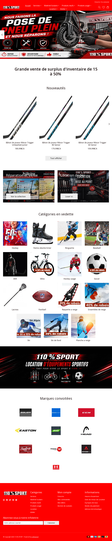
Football (42, 309)
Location (33, 509)
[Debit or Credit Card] (102, 537)
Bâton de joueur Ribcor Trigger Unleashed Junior (19, 143)
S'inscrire (61, 496)
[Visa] (92, 537)
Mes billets (61, 503)
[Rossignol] (56, 449)
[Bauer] (25, 412)
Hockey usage (70, 278)
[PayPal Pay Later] (106, 537)
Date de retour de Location (95, 499)
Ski (28, 340)
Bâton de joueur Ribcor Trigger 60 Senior (92, 143)
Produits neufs (35, 503)
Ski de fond (56, 340)
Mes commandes (64, 499)
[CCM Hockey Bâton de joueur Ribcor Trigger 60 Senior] (92, 117)
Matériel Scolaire (36, 499)
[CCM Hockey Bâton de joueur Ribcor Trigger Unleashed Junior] (19, 117)
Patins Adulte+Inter (42, 248)
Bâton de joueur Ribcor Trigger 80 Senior (56, 143)
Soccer (97, 278)
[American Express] (95, 537)
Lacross (15, 309)
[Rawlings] (25, 449)
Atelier (32, 512)
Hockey (15, 248)
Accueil (28, 5)
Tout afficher (56, 158)
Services (33, 496)
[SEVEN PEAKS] (86, 449)
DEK (15, 278)
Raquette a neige (69, 309)
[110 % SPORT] (11, 7)
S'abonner (51, 523)
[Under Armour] (56, 467)
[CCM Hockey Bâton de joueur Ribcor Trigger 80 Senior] (56, 117)
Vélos (42, 278)
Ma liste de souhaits (65, 506)
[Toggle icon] (99, 7)
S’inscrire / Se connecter (101, 2)
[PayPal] (99, 537)
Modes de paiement (92, 506)
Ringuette (69, 248)
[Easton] (25, 431)
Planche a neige (83, 340)
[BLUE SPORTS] (56, 412)
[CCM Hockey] (86, 412)
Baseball (97, 248)
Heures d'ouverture (92, 496)
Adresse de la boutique (93, 509)
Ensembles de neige (97, 309)
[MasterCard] (88, 537)
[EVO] (56, 431)
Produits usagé (35, 506)
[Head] (86, 431)
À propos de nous (91, 503)
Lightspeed (35, 537)
